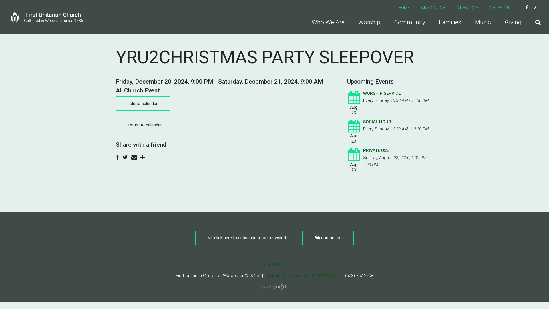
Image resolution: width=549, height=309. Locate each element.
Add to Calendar (143, 103)
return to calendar (145, 125)
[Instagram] (534, 7)
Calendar (500, 7)
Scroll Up (273, 264)
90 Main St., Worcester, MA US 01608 (301, 275)
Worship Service (382, 93)
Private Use (376, 150)
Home (404, 7)
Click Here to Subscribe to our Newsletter (251, 237)
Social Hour (377, 121)
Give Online (433, 7)
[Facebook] (527, 7)
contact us (330, 237)
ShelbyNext (274, 287)
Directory (467, 7)
